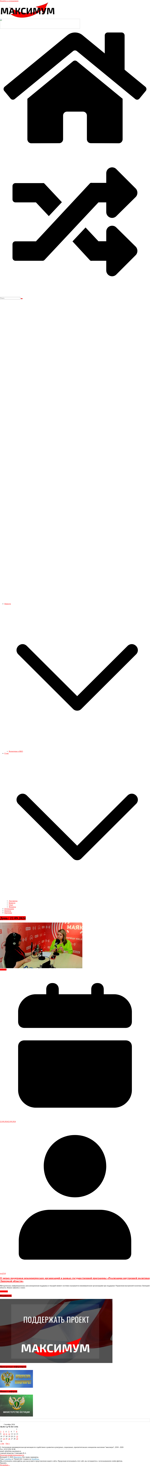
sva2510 (3, 1273)
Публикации (9, 909)
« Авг (2, 1443)
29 (17, 1439)
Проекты (7, 911)
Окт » (8, 1443)
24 (4, 1439)
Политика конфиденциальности (12, 1455)
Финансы (12, 907)
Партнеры (8, 913)
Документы (13, 901)
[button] (77, 749)
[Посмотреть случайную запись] (75, 296)
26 (9, 1439)
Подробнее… (5, 1465)
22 (17, 1436)
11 (6, 1434)
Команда (12, 903)
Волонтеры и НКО (16, 751)
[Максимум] (75, 146)
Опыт (11, 905)
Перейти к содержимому (9, 1)
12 (9, 1434)
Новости (7, 604)
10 (4, 1434)
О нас (6, 753)
